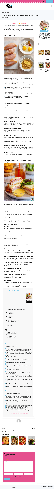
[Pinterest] (43, 1)
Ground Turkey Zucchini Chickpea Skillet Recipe (14, 447)
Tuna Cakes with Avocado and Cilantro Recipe (31, 447)
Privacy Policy (14, 487)
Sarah (4, 17)
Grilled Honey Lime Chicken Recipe (29, 429)
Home (36, 1)
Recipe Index (21, 6)
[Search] (49, 44)
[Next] (34, 443)
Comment (6, 461)
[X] (45, 1)
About (38, 1)
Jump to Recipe (14, 23)
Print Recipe (29, 300)
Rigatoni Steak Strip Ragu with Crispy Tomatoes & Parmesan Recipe (9, 430)
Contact (41, 1)
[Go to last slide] (3, 443)
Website (26, 474)
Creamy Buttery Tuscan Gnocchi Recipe (41, 57)
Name (5, 474)
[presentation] (41, 52)
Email (15, 474)
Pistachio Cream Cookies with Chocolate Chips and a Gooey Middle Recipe (47, 58)
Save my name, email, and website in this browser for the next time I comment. (16, 476)
